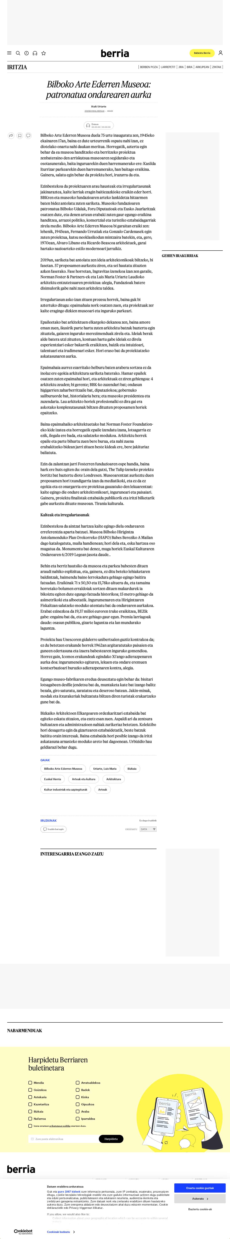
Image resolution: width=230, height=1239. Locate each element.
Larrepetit (168, 67)
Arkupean (202, 67)
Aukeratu (198, 1198)
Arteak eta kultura (83, 779)
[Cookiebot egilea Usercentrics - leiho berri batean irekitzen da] (23, 1232)
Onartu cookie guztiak (200, 1188)
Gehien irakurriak (180, 255)
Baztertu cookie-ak (200, 1209)
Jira (181, 67)
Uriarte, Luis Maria (104, 768)
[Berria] (21, 1172)
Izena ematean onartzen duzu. (60, 1126)
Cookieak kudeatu (58, 1231)
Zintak (216, 67)
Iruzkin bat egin (56, 829)
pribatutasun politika (59, 1126)
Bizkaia (132, 768)
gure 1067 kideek (69, 1191)
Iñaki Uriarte (98, 106)
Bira (189, 67)
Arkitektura (113, 779)
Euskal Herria (52, 779)
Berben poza (149, 67)
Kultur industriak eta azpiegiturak (65, 789)
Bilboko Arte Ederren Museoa (63, 768)
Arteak (102, 789)
